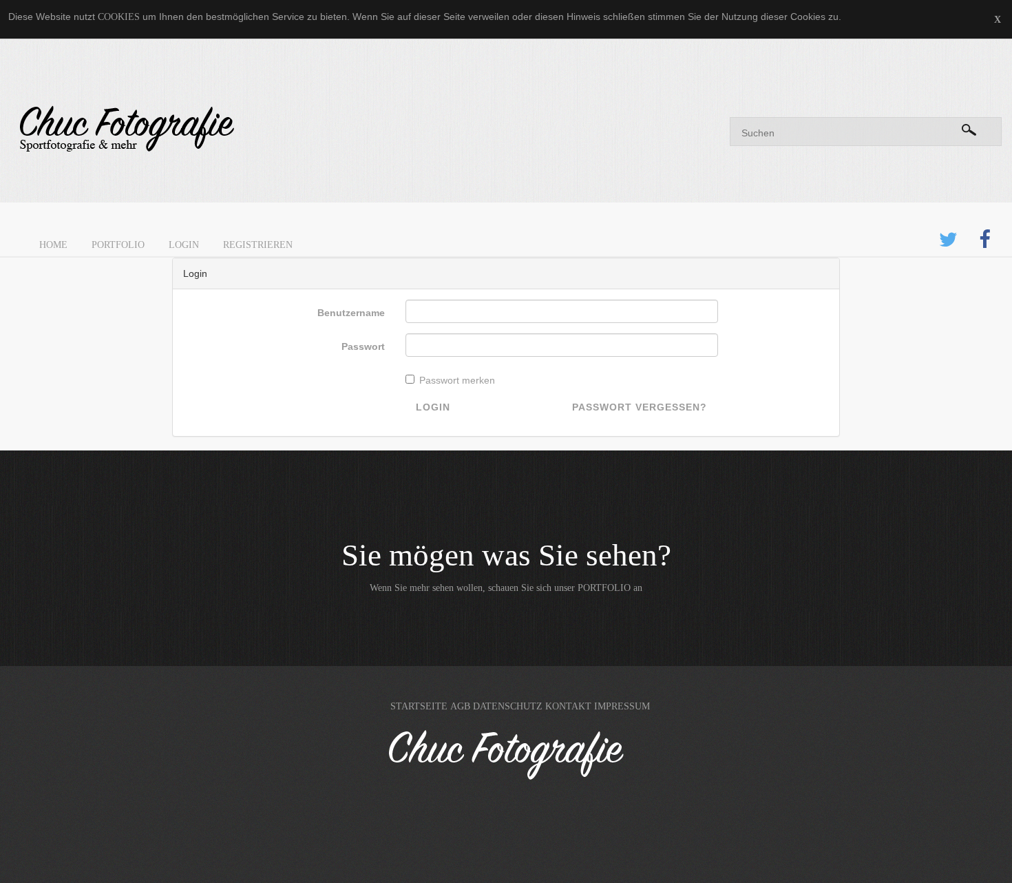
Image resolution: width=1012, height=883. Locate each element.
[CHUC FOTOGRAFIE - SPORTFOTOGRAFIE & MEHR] (253, 129)
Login (184, 245)
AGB (460, 706)
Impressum (622, 706)
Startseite (418, 706)
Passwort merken (457, 380)
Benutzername (351, 312)
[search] (968, 127)
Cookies (119, 17)
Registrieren (258, 245)
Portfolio (118, 245)
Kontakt (568, 706)
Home (53, 245)
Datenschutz (507, 706)
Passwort (363, 346)
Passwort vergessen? (639, 407)
